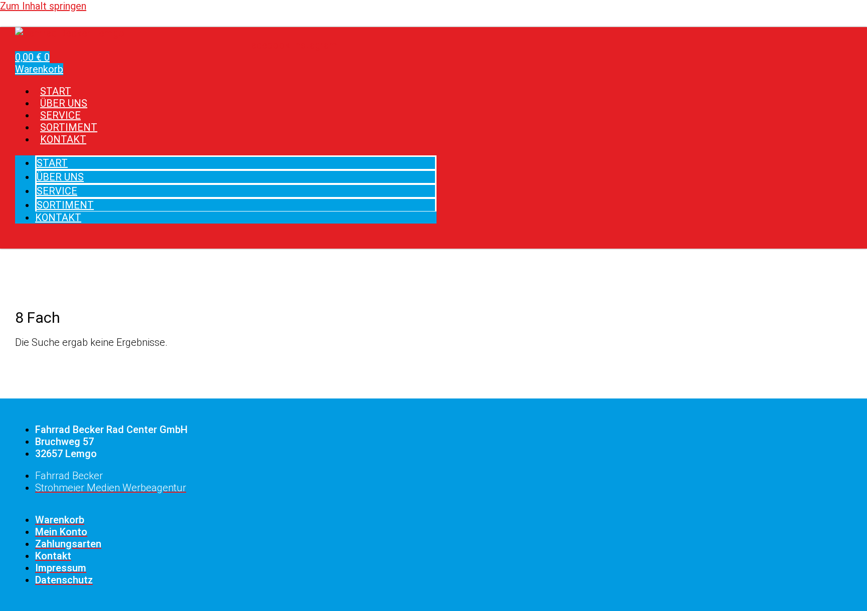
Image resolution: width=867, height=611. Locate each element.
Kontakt (63, 139)
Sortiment (65, 205)
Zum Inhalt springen (43, 6)
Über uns (60, 177)
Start (52, 163)
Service (57, 191)
